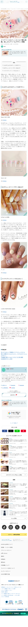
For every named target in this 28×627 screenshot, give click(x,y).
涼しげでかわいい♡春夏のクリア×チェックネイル (13, 352)
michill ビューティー (23, 443)
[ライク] (26, 1)
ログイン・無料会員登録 (14, 534)
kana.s (26, 457)
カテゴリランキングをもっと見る (14, 475)
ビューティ (14, 8)
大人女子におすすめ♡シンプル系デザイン (12, 65)
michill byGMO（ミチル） (5, 8)
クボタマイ (25, 450)
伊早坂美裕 (25, 464)
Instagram (22, 385)
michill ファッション (23, 515)
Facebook (13, 385)
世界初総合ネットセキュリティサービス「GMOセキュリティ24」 (11, 587)
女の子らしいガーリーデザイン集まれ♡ (12, 68)
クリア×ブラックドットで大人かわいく (12, 70)
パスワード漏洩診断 (4, 588)
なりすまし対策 (17, 595)
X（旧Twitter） (5, 387)
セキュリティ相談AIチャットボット (6, 590)
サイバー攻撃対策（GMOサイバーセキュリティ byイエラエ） (10, 593)
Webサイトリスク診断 (11, 588)
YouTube (13, 387)
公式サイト (4, 385)
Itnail (4, 46)
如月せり (25, 494)
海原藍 (26, 487)
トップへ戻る (13, 423)
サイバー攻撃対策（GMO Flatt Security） (7, 595)
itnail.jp (4, 120)
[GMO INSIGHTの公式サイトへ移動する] (14, 580)
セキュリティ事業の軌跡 (5, 596)
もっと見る (14, 518)
